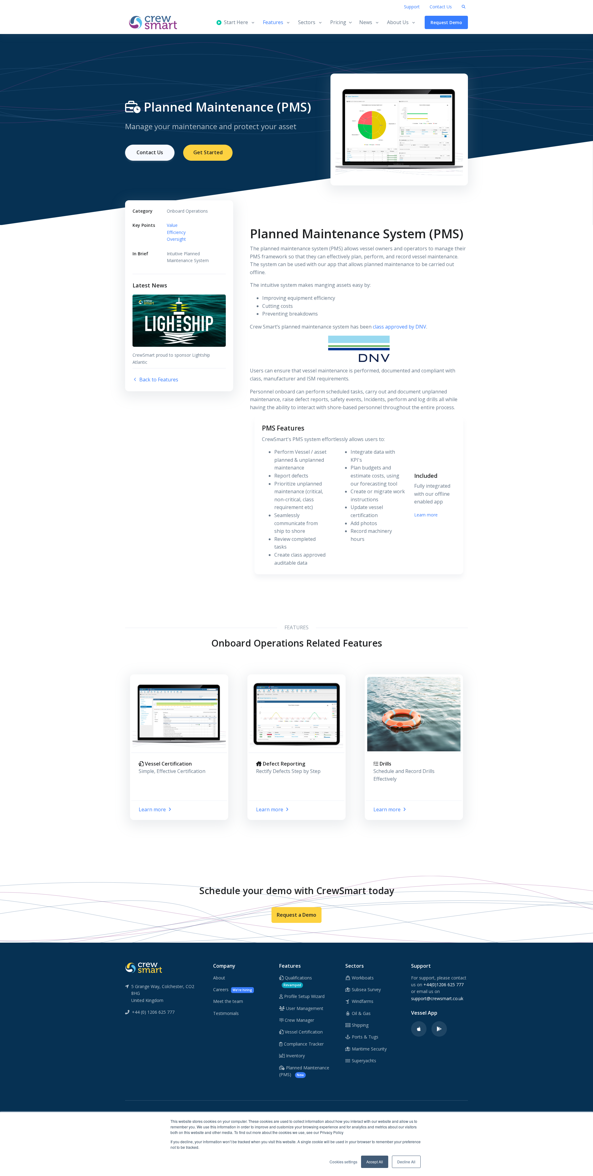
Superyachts (363, 1060)
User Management (304, 1008)
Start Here (234, 22)
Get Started (208, 152)
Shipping (359, 1025)
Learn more (426, 515)
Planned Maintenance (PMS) (304, 1071)
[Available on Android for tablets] (439, 1029)
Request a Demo (296, 914)
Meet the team (228, 1001)
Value (172, 225)
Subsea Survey (366, 989)
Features (273, 22)
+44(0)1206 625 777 (443, 984)
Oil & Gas (361, 1013)
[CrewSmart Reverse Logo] (143, 967)
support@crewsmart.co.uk (437, 998)
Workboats (362, 978)
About (219, 978)
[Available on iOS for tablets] (419, 1029)
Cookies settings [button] (343, 1161)
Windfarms (362, 1001)
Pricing (338, 22)
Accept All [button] (374, 1161)
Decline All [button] (406, 1161)
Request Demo (446, 22)
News (365, 22)
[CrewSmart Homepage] (156, 22)
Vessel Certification (303, 1032)
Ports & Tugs (364, 1037)
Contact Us (441, 7)
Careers (232, 989)
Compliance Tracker (303, 1044)
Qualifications (298, 981)
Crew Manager (299, 1020)
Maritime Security (369, 1049)
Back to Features (158, 379)
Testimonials (226, 1013)
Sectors (306, 22)
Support (412, 7)
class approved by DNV (399, 326)
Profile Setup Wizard (304, 996)
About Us (398, 22)
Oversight (176, 239)
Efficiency (176, 232)
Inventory (295, 1056)
